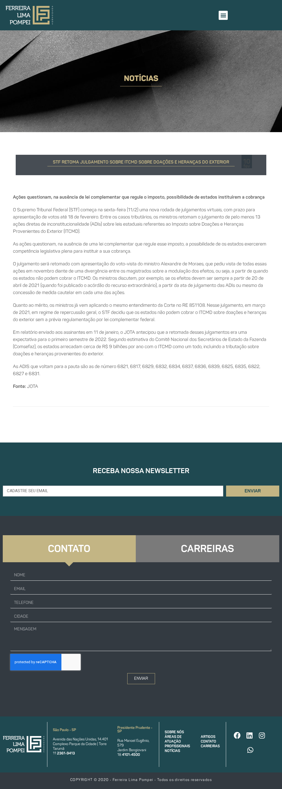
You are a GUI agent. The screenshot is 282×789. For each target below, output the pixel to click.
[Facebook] (237, 735)
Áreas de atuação (173, 739)
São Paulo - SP (64, 730)
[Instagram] (261, 735)
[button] (223, 15)
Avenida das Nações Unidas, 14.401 (80, 739)
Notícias (172, 751)
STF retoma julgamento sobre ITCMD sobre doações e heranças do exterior (141, 162)
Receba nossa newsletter (141, 471)
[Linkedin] (249, 735)
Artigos (208, 737)
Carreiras (210, 746)
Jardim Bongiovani (131, 750)
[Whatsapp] (250, 749)
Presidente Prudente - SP (134, 729)
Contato (208, 741)
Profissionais (177, 746)
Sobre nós (174, 732)
